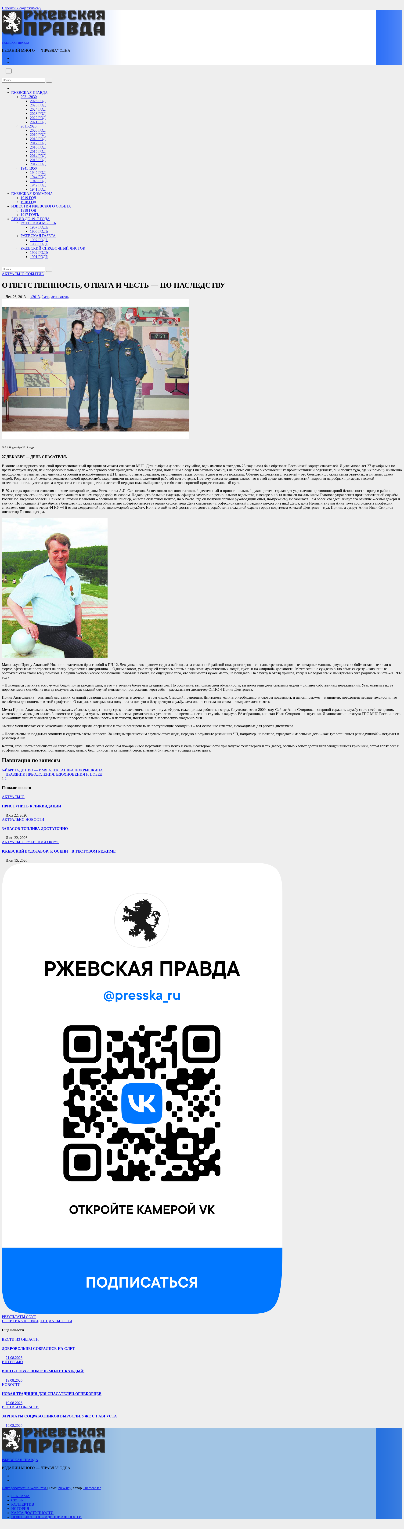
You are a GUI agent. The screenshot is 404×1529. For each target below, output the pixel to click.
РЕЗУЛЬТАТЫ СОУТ (19, 1317)
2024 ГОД (38, 109)
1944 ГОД (38, 177)
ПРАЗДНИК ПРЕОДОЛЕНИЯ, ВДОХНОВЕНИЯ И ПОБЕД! (54, 774)
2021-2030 (29, 97)
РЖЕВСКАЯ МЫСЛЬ (38, 223)
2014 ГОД (38, 156)
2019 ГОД (38, 135)
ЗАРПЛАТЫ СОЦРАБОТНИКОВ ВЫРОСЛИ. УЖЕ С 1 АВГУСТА (59, 1416)
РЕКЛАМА (20, 1496)
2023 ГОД (38, 114)
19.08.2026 (14, 1380)
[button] (3, 75)
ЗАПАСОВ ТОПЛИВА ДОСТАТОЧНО (35, 829)
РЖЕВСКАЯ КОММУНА (32, 194)
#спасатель (60, 297)
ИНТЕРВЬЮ (12, 1362)
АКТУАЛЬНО (13, 274)
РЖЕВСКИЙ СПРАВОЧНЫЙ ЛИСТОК (53, 248)
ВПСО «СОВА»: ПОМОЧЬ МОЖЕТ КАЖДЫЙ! (43, 1371)
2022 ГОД (38, 118)
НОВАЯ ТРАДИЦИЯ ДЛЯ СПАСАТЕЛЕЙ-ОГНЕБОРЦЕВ (51, 1394)
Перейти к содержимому (21, 8)
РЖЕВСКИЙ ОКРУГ (42, 842)
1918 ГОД (28, 202)
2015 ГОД (38, 151)
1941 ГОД (38, 189)
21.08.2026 (14, 1358)
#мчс (45, 297)
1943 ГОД (38, 181)
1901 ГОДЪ (39, 257)
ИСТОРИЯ (20, 1509)
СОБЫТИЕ (34, 274)
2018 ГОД (38, 139)
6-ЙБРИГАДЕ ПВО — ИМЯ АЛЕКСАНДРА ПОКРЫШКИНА (53, 770)
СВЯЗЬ (17, 1500)
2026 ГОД (38, 101)
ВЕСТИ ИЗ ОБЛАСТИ (20, 1339)
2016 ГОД (38, 147)
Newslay (64, 1488)
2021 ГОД (38, 122)
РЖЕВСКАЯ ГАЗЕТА (38, 236)
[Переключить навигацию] (9, 71)
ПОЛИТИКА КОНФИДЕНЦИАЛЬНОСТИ (37, 1321)
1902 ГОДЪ (39, 252)
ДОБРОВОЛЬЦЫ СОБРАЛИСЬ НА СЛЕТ (38, 1349)
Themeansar (92, 1488)
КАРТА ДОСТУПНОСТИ (32, 1513)
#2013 (35, 297)
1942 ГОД (38, 185)
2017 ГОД (38, 143)
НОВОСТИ (34, 819)
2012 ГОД (38, 164)
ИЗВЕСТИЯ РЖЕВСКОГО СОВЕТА (41, 206)
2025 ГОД (38, 105)
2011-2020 (28, 126)
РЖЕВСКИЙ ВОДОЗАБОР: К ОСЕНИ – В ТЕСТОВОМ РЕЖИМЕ (59, 851)
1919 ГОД (28, 198)
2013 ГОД (38, 160)
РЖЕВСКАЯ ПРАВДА (15, 42)
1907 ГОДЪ (39, 227)
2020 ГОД (38, 130)
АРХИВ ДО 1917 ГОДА (30, 219)
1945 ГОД (38, 172)
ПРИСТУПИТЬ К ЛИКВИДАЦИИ (31, 806)
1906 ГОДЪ (39, 231)
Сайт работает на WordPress (24, 1488)
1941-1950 (29, 168)
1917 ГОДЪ (30, 215)
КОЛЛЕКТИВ (22, 1504)
